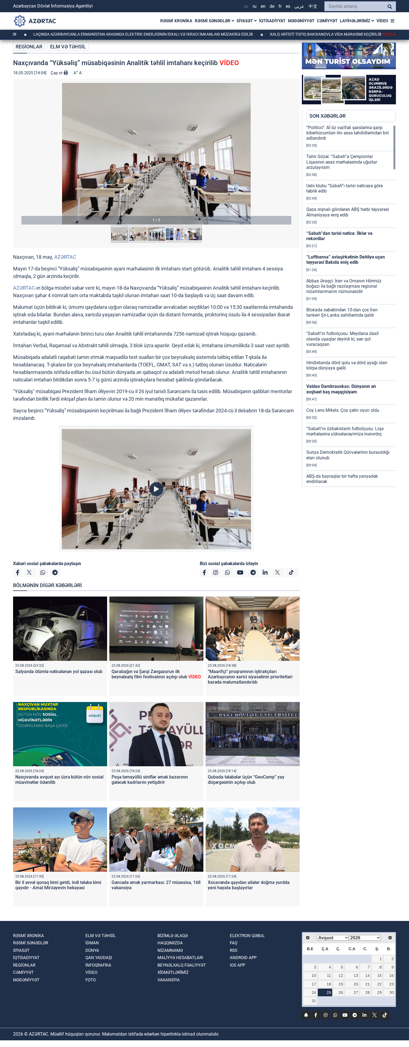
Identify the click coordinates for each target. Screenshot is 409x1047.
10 (314, 975)
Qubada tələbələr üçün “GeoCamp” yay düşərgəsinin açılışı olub (246, 779)
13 (356, 975)
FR (280, 6)
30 (391, 992)
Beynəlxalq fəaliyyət (181, 965)
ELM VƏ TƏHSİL (68, 47)
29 (379, 992)
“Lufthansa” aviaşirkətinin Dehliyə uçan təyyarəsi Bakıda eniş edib (345, 259)
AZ (246, 6)
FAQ (233, 942)
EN (263, 6)
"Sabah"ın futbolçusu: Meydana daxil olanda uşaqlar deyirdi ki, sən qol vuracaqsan (342, 339)
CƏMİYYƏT (327, 20)
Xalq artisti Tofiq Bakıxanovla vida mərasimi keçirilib (294, 34)
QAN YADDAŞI (98, 957)
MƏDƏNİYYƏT (301, 20)
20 (356, 984)
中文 (313, 6)
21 (367, 984)
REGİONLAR (29, 47)
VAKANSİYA (168, 979)
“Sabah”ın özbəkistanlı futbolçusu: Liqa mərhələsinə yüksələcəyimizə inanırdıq (345, 431)
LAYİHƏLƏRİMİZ (355, 20)
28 (367, 992)
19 (341, 984)
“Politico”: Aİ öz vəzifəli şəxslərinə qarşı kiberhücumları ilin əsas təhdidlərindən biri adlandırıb (347, 133)
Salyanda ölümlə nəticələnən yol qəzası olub (58, 671)
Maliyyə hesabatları (180, 957)
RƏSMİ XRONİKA (176, 20)
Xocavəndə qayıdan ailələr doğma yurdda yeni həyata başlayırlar (249, 885)
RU (255, 6)
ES (288, 6)
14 (367, 975)
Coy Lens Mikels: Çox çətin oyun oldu (342, 410)
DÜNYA (92, 950)
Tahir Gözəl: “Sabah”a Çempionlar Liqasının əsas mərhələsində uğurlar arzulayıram (341, 162)
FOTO (90, 979)
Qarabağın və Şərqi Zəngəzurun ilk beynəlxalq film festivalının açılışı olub (156, 674)
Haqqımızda (170, 942)
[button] (156, 154)
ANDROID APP (243, 957)
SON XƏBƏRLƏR (327, 116)
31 (314, 1001)
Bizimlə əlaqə (172, 935)
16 (391, 975)
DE (272, 6)
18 (329, 984)
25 (329, 992)
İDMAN (92, 942)
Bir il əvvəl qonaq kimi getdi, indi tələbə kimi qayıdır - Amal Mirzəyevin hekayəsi (58, 885)
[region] (351, 306)
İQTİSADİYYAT (272, 20)
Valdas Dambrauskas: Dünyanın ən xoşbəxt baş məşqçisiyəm (341, 389)
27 (356, 992)
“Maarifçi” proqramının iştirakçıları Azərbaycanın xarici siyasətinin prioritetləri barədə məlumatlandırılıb (250, 677)
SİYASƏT (245, 20)
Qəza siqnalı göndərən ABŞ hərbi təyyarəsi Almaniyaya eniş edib (347, 212)
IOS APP (237, 965)
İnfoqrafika (98, 965)
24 (314, 992)
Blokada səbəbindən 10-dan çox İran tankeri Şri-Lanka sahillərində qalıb (342, 312)
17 (314, 984)
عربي (299, 6)
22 (379, 984)
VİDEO (382, 20)
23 (391, 984)
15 (379, 975)
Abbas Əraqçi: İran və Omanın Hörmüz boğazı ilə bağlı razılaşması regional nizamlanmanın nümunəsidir (343, 286)
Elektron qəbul (247, 935)
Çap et (57, 72)
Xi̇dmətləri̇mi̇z (173, 972)
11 (329, 975)
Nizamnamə (170, 950)
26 (341, 992)
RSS (233, 950)
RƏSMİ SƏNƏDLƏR (213, 20)
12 (341, 975)
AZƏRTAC (65, 257)
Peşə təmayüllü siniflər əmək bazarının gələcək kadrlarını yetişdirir (150, 779)
